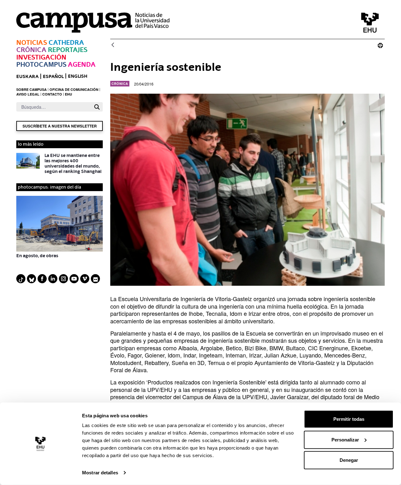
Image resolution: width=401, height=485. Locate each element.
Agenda (82, 64)
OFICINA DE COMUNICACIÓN (73, 89)
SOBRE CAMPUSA (31, 89)
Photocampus (41, 64)
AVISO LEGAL (27, 94)
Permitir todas (348, 419)
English (77, 76)
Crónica (31, 50)
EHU (68, 94)
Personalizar (345, 439)
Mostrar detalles (100, 472)
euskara (27, 76)
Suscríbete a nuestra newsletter (60, 126)
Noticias (31, 42)
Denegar (349, 460)
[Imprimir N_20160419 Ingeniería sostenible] (380, 45)
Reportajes (67, 50)
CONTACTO (52, 94)
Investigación (41, 57)
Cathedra (66, 42)
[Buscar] (97, 107)
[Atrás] (112, 45)
